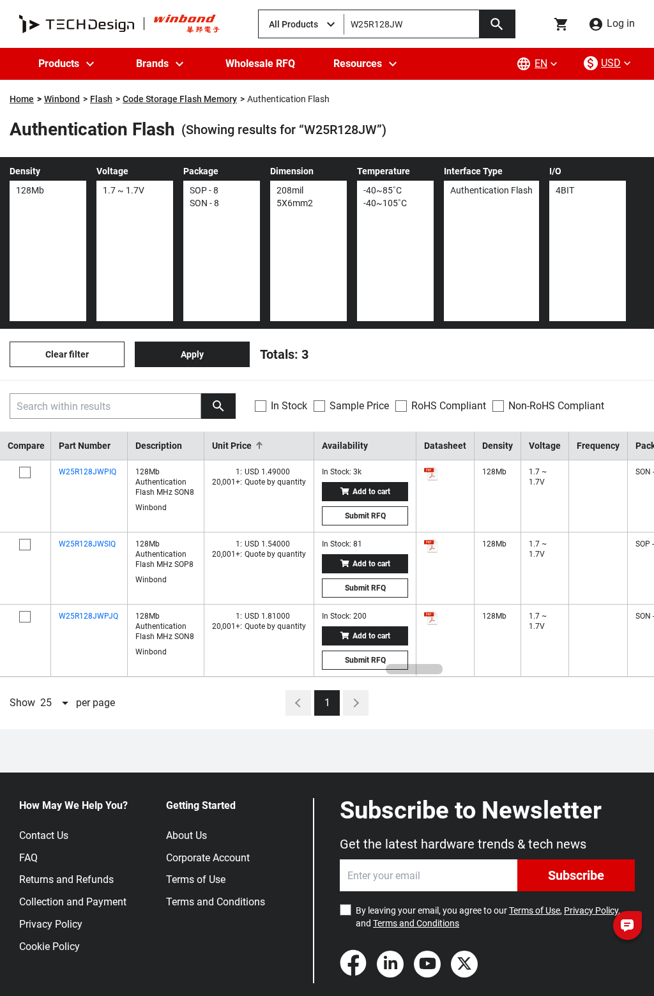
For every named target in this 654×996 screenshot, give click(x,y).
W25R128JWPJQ (88, 616)
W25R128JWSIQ (87, 544)
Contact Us (43, 835)
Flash (101, 99)
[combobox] (55, 703)
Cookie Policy (49, 946)
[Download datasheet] (431, 474)
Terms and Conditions (215, 902)
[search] (218, 406)
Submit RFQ (365, 515)
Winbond (62, 99)
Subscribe (576, 875)
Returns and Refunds (66, 879)
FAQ (28, 858)
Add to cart (371, 491)
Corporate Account (208, 858)
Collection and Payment (72, 902)
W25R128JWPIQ (87, 471)
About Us (186, 835)
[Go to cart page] (561, 24)
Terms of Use (195, 879)
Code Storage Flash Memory (180, 99)
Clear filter (67, 354)
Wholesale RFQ (260, 63)
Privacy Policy (50, 924)
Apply (192, 354)
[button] (259, 445)
